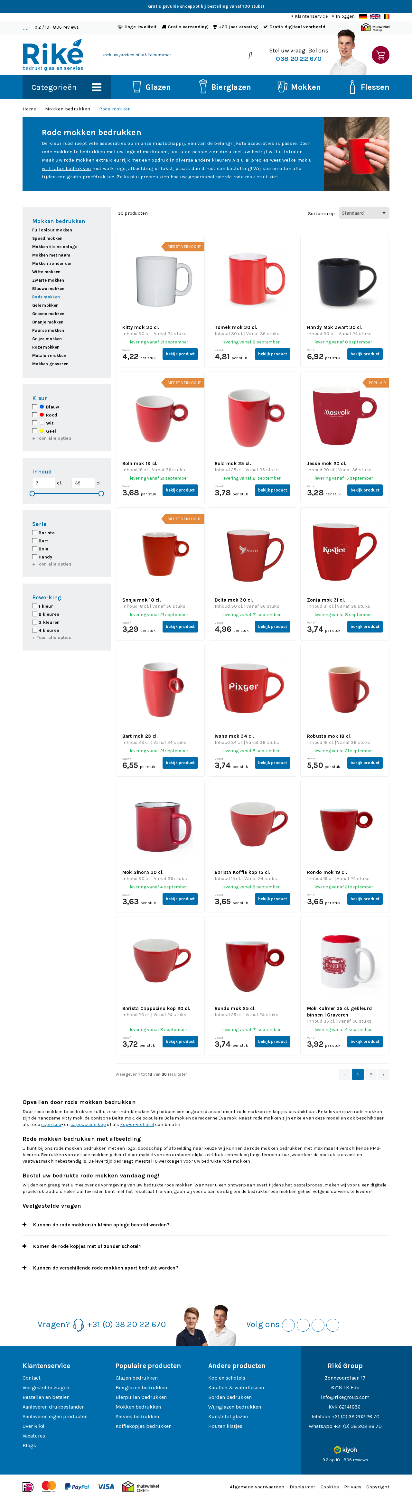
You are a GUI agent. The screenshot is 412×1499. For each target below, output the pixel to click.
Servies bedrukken (137, 1416)
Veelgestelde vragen (46, 1387)
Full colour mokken (52, 230)
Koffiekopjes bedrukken (144, 1426)
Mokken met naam (51, 255)
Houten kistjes (225, 1426)
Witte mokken (46, 271)
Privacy (352, 1487)
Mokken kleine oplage (55, 246)
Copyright (377, 1487)
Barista (47, 533)
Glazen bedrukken (137, 1378)
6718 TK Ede (345, 1387)
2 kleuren (49, 614)
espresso (51, 1124)
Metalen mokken (49, 355)
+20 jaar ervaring (238, 27)
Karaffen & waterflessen (236, 1387)
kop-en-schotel (137, 1124)
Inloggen (345, 16)
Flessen (375, 87)
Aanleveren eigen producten (55, 1416)
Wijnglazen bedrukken (234, 1407)
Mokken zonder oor (52, 263)
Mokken (306, 87)
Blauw (52, 407)
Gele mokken (45, 305)
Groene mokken (48, 313)
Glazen (158, 87)
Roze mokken (46, 347)
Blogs (29, 1445)
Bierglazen (231, 87)
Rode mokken (115, 109)
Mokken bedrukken (67, 109)
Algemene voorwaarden (257, 1487)
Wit (49, 423)
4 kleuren (49, 630)
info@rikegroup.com (345, 1397)
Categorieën (54, 87)
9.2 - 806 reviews (57, 27)
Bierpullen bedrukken (141, 1397)
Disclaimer (302, 1487)
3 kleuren (49, 622)
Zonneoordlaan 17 (345, 1378)
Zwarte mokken (48, 280)
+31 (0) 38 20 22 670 (126, 1324)
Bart (43, 541)
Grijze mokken (47, 338)
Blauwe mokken (48, 288)
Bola (43, 549)
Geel (50, 431)
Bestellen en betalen (46, 1397)
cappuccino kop (88, 1124)
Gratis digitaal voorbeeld (297, 27)
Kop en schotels (226, 1378)
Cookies (330, 1487)
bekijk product (180, 353)
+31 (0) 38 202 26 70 (355, 1416)
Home (29, 109)
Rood (51, 415)
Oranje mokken (48, 322)
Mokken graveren (50, 363)
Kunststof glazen (228, 1416)
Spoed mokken (47, 238)
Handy (45, 557)
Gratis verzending (188, 27)
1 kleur (46, 606)
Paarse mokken (48, 330)
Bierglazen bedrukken (141, 1387)
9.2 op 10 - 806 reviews (345, 1460)
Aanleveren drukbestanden (54, 1407)
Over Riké (33, 1426)
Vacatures (34, 1436)
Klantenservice (311, 16)
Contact (32, 1378)
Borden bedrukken (230, 1397)
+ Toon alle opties (51, 438)
